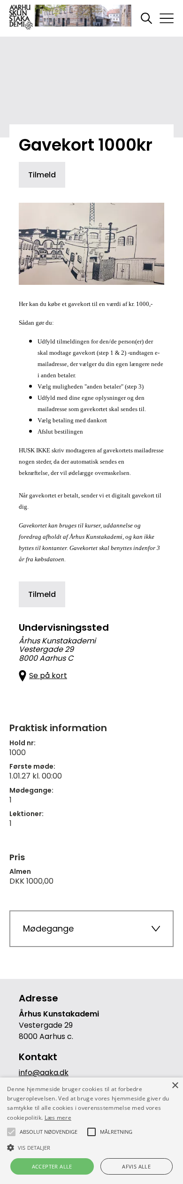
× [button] (174, 1085)
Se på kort (48, 675)
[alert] (91, 1130)
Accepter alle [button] (52, 1166)
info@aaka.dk (44, 1072)
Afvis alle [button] (136, 1166)
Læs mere (58, 1118)
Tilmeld (42, 174)
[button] (91, 1147)
